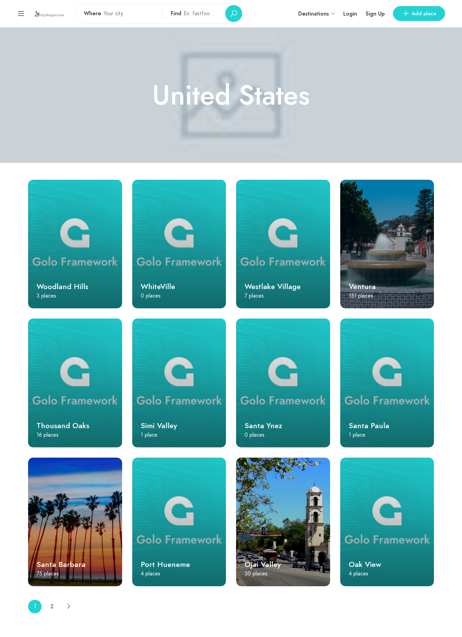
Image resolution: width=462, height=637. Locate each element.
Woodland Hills (62, 286)
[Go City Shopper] (50, 13)
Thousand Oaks (63, 425)
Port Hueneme (165, 564)
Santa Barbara (61, 564)
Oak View (365, 564)
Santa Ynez (263, 425)
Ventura (362, 286)
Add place (424, 13)
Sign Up (375, 14)
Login (350, 14)
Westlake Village (273, 286)
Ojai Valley (263, 564)
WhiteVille (158, 286)
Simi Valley (159, 425)
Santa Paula (369, 425)
